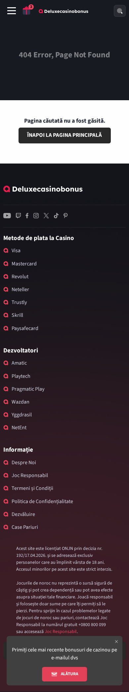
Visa (16, 250)
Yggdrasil (22, 414)
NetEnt (19, 427)
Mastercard (24, 263)
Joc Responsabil (30, 475)
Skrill (17, 315)
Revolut (20, 276)
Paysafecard (25, 328)
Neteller (20, 289)
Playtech (21, 376)
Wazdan (20, 402)
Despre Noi (24, 462)
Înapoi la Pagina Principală (64, 135)
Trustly (19, 302)
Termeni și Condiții (32, 488)
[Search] (120, 11)
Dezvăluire (23, 514)
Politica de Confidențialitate (42, 501)
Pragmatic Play (28, 389)
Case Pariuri (25, 527)
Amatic (19, 363)
